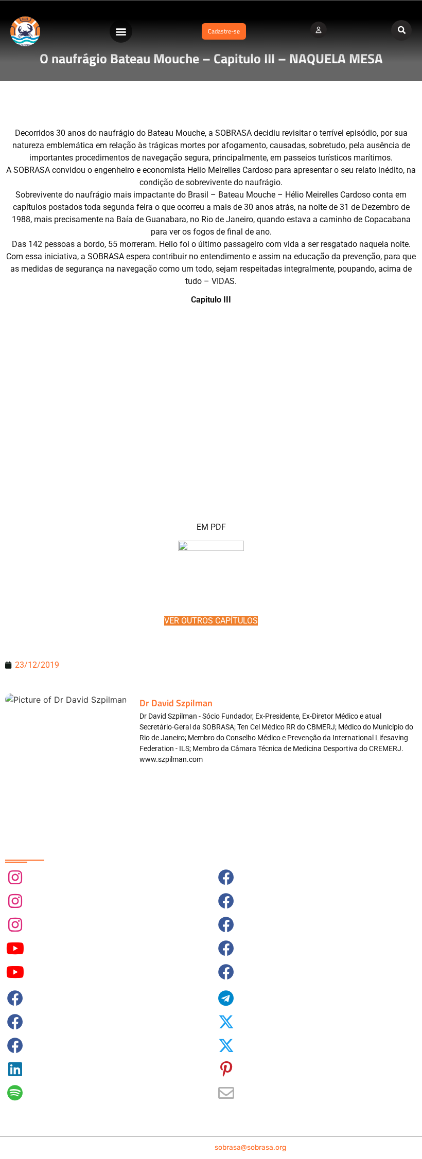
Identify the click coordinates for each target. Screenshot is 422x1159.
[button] (121, 31)
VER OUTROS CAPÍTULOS (211, 621)
